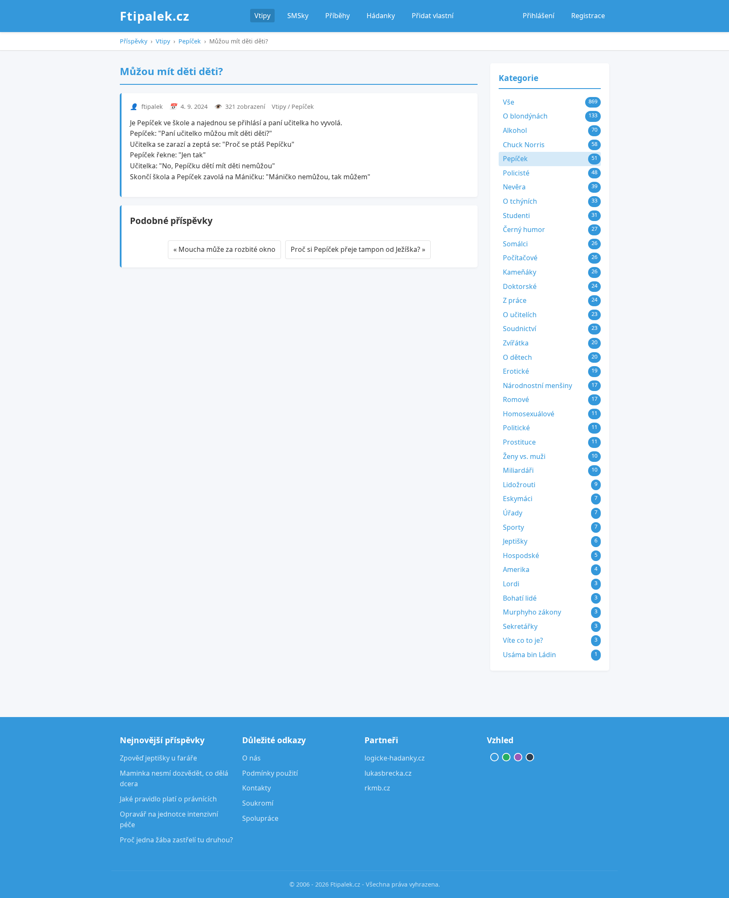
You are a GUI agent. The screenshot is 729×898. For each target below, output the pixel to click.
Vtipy (262, 15)
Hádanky (381, 15)
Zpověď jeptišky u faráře (158, 758)
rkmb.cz (377, 788)
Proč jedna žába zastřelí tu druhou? (176, 839)
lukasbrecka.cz (388, 773)
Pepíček (189, 41)
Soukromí (257, 803)
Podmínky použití (270, 773)
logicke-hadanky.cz (394, 758)
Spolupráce (260, 818)
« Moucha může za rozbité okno (224, 249)
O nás (251, 758)
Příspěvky (133, 41)
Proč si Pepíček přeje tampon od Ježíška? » (358, 249)
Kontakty (256, 788)
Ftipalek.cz (154, 16)
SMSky (297, 15)
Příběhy (337, 15)
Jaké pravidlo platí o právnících (168, 799)
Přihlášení (538, 15)
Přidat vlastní (433, 15)
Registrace (588, 15)
